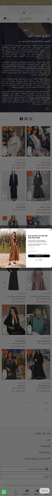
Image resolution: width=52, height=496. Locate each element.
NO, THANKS (39, 259)
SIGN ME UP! (39, 255)
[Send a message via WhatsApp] (4, 492)
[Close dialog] (50, 230)
